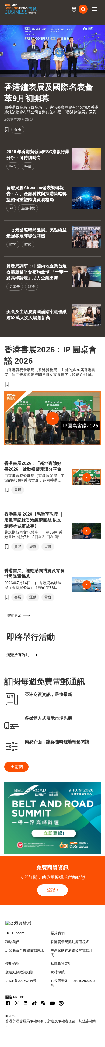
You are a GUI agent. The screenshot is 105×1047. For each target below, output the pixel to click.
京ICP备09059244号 (20, 981)
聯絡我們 (12, 942)
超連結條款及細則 (19, 972)
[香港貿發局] (52, 926)
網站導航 (58, 972)
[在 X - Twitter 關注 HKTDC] (16, 1003)
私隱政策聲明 (61, 964)
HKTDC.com (14, 933)
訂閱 (19, 766)
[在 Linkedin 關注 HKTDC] (25, 1003)
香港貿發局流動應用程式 (70, 942)
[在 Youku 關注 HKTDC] (61, 1003)
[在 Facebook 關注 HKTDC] (7, 1003)
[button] (94, 9)
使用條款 (12, 964)
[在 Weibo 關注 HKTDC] (34, 1003)
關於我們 (58, 933)
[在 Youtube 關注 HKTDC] (52, 1003)
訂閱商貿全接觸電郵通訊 (24, 950)
